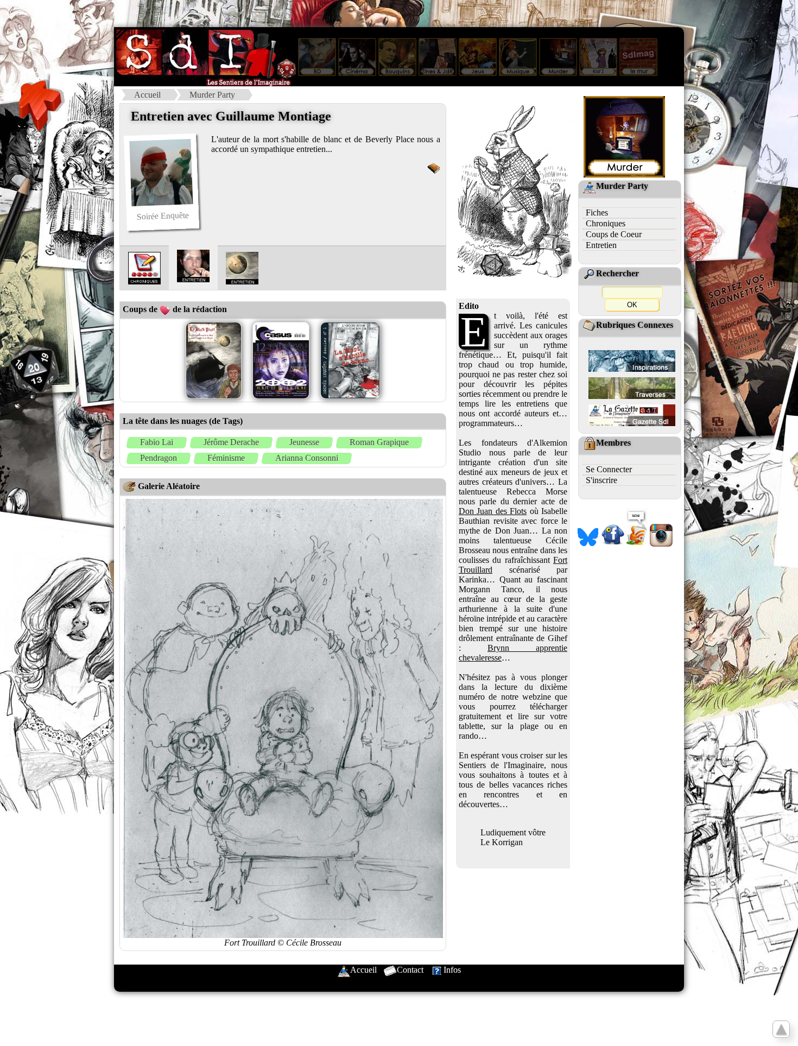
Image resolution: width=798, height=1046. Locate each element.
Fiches (597, 212)
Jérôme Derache (231, 442)
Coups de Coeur (614, 234)
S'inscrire (601, 480)
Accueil (147, 94)
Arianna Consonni (306, 457)
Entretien (601, 245)
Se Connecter (609, 469)
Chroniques (605, 223)
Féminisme (226, 457)
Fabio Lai (156, 442)
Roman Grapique (379, 442)
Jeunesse (304, 442)
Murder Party (212, 94)
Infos (452, 969)
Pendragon (158, 457)
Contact (410, 969)
